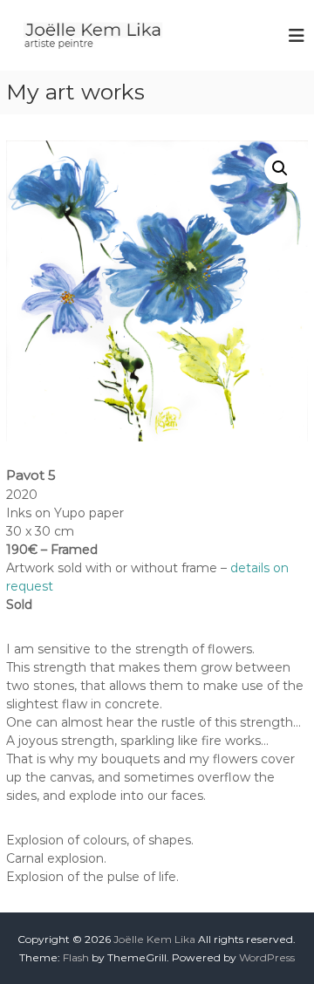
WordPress (267, 957)
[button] (280, 168)
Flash (76, 957)
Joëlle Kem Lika (154, 939)
